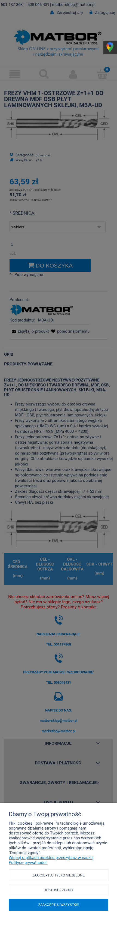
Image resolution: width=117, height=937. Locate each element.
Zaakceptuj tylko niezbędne (58, 875)
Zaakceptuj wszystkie (58, 905)
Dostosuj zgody (58, 890)
